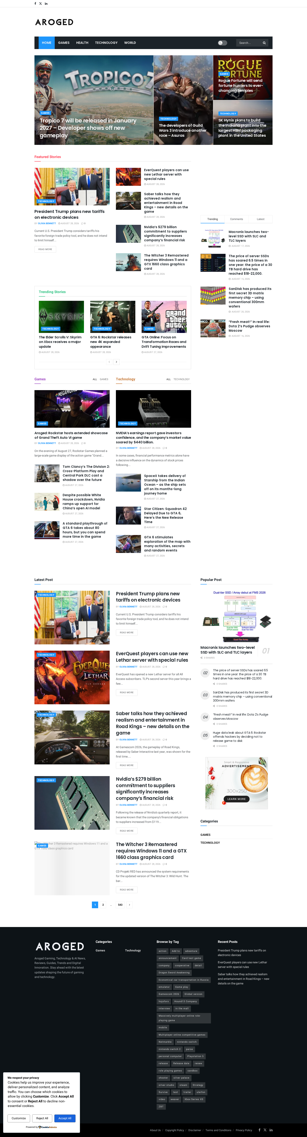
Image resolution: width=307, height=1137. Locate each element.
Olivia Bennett (52, 143)
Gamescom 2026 (169, 994)
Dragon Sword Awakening (174, 972)
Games (64, 42)
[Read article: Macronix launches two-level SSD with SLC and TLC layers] (236, 616)
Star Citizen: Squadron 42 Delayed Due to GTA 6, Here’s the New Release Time (165, 515)
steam (183, 1085)
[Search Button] (264, 43)
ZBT (161, 1106)
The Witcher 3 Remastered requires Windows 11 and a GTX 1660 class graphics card (166, 262)
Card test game (191, 958)
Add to (176, 951)
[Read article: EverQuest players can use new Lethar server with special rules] (128, 177)
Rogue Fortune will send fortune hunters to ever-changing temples (240, 85)
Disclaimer (194, 1130)
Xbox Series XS (194, 1099)
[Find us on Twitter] (40, 3)
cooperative (182, 965)
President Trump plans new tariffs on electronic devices (69, 214)
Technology (106, 42)
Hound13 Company (185, 1001)
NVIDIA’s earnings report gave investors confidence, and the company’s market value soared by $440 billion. (153, 438)
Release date (181, 1063)
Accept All (64, 1118)
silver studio (166, 1085)
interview (164, 1008)
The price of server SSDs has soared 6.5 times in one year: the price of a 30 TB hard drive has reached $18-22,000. (250, 265)
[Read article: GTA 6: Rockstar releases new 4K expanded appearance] (112, 317)
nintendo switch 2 (170, 1049)
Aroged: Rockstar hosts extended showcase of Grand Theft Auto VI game (71, 435)
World (130, 42)
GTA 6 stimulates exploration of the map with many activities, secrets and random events (167, 544)
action (162, 951)
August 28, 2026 (74, 143)
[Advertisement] (236, 179)
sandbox (193, 1070)
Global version (193, 994)
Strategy (198, 1085)
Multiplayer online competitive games (182, 1035)
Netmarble (165, 1042)
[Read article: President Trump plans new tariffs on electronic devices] (72, 186)
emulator (164, 987)
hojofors (164, 1001)
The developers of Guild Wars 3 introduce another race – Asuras (183, 130)
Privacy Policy (244, 1130)
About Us (155, 1130)
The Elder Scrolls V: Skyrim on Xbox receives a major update (60, 342)
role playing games (170, 1070)
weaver (175, 1099)
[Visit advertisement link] (236, 783)
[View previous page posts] (109, 362)
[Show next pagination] (129, 905)
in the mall (182, 1008)
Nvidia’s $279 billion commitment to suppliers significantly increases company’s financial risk (165, 233)
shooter (163, 1078)
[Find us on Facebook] (35, 3)
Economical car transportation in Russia (184, 980)
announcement (168, 958)
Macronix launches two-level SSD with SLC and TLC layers (249, 236)
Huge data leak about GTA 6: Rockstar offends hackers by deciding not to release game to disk (239, 737)
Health (82, 42)
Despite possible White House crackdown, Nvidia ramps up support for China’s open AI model (84, 501)
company (164, 965)
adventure (191, 951)
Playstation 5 (195, 1056)
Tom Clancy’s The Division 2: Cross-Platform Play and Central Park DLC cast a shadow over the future (86, 473)
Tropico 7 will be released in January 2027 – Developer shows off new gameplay (88, 128)
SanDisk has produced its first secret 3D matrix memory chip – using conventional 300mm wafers (250, 298)
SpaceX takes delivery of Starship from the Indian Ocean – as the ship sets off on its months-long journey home (165, 485)
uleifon (201, 1092)
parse (189, 1049)
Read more (47, 249)
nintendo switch (187, 1042)
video (162, 1099)
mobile (163, 1027)
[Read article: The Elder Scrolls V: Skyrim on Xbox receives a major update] (61, 317)
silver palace (181, 1078)
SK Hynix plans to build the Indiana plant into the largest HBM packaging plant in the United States (242, 128)
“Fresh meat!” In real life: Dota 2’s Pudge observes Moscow (249, 326)
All (95, 379)
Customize (19, 1118)
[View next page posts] (116, 362)
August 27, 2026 (152, 352)
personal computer (170, 1056)
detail (198, 965)
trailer (187, 1092)
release (163, 1063)
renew (198, 1063)
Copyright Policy (174, 1130)
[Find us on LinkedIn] (46, 3)
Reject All (42, 1118)
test (175, 1092)
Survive (163, 1092)
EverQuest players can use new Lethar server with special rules (166, 174)
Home (46, 42)
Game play (181, 987)
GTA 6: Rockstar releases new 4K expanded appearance (110, 342)
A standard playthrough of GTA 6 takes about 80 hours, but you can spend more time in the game (85, 530)
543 (120, 905)
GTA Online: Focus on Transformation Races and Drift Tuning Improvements (164, 342)
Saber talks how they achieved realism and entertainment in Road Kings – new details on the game (166, 203)
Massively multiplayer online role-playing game (180, 1018)
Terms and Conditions (218, 1130)
